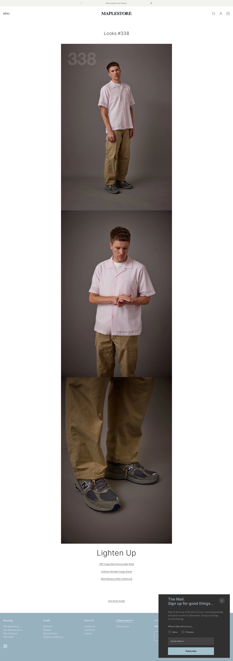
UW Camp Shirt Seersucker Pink (116, 564)
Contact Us (89, 626)
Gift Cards (8, 637)
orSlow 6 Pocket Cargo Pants (116, 571)
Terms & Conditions (53, 637)
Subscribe (191, 651)
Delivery (47, 626)
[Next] (151, 3)
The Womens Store (12, 630)
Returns (47, 630)
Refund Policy (50, 633)
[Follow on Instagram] (5, 646)
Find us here (122, 626)
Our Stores (89, 630)
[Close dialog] (222, 600)
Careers (88, 633)
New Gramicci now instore (116, 3)
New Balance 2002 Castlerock (116, 578)
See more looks (116, 600)
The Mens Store (11, 626)
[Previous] (81, 3)
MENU (6, 13)
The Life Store (10, 633)
